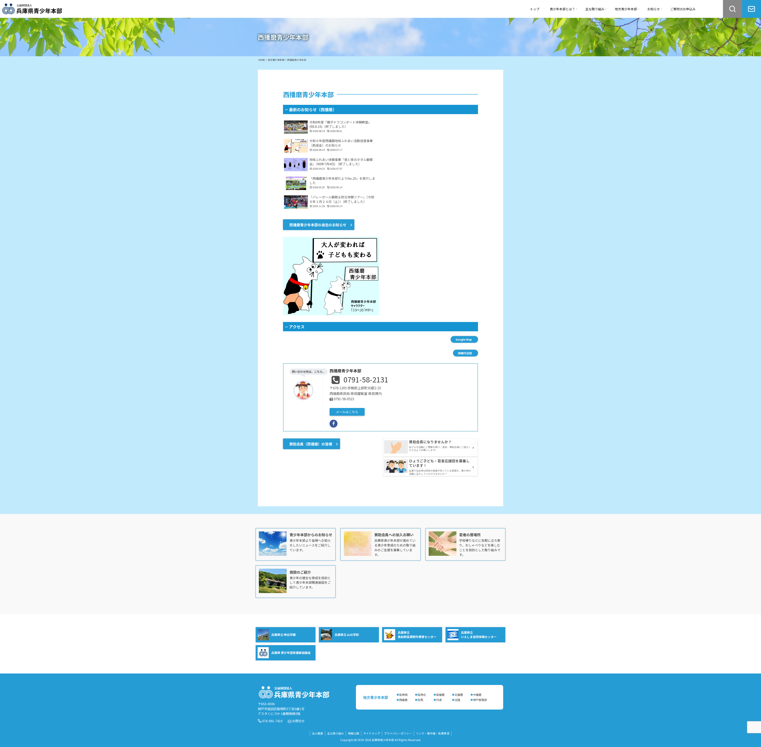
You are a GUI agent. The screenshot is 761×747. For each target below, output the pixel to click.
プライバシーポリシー (398, 733)
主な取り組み (335, 733)
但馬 (420, 700)
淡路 (457, 700)
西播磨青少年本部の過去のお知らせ (317, 224)
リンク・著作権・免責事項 (432, 733)
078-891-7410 (272, 720)
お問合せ (298, 720)
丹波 (439, 700)
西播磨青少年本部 (345, 371)
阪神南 (403, 695)
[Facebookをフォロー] (333, 424)
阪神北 (422, 695)
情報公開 (353, 733)
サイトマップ (371, 733)
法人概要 (317, 733)
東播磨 (440, 695)
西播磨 (403, 700)
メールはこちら (347, 411)
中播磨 (477, 695)
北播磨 (459, 695)
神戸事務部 (480, 700)
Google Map (464, 339)
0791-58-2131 (365, 379)
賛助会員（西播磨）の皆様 (310, 443)
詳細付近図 (465, 353)
